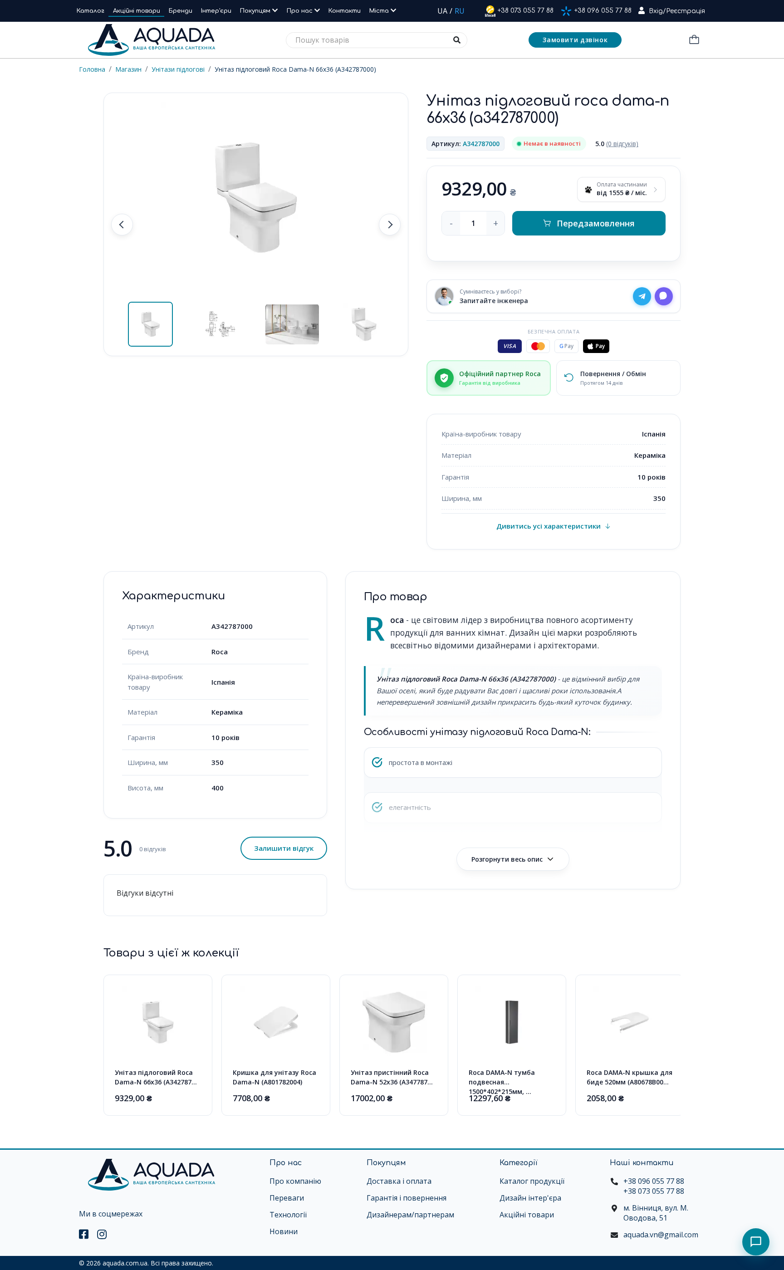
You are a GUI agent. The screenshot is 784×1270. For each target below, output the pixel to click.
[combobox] (376, 40)
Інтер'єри (216, 11)
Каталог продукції (532, 1181)
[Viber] (664, 296)
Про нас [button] (300, 11)
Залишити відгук (284, 848)
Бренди (180, 11)
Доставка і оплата (399, 1181)
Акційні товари (136, 11)
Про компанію (295, 1181)
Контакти (344, 11)
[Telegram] (642, 296)
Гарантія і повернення (406, 1198)
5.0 (616, 143)
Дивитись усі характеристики (548, 525)
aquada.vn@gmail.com (660, 1235)
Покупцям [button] (256, 11)
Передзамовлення (596, 223)
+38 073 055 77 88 (526, 10)
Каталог (90, 11)
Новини (284, 1231)
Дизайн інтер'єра (530, 1198)
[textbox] (376, 40)
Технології (288, 1215)
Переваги (287, 1198)
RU (460, 11)
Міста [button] (380, 11)
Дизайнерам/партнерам (410, 1215)
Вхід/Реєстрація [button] (677, 11)
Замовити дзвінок (575, 39)
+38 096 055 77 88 (603, 10)
